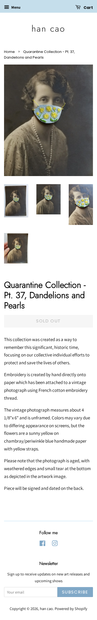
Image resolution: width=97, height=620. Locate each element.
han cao (48, 28)
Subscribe (75, 592)
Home (9, 51)
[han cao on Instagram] (55, 544)
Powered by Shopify (71, 608)
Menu (15, 7)
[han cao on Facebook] (42, 544)
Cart (88, 7)
